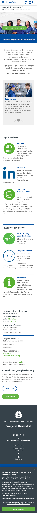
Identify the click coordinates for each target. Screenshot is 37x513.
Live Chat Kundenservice (23, 190)
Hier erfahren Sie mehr (14, 28)
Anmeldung (9, 388)
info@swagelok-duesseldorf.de (18, 440)
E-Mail (19, 362)
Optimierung (10, 99)
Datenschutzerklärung (11, 356)
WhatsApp (12, 319)
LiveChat (13, 321)
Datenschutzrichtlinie (9, 495)
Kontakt (18, 459)
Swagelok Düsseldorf (12, 7)
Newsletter (22, 277)
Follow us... (21, 167)
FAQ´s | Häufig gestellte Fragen (24, 234)
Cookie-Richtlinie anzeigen (11, 498)
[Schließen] (34, 469)
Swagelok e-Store (24, 251)
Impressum (7, 353)
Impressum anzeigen (27, 498)
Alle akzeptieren (18, 509)
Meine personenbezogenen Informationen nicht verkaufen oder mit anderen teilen (18, 503)
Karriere (20, 143)
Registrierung (10, 396)
